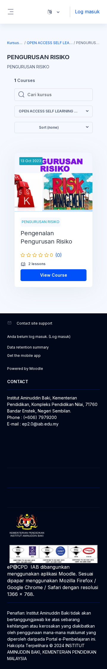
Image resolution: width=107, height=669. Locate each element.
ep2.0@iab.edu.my (40, 423)
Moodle (36, 368)
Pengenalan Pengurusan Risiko (46, 237)
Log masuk (87, 11)
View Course (53, 275)
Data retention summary (28, 347)
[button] (53, 12)
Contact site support (34, 323)
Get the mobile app (24, 355)
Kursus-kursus (15, 43)
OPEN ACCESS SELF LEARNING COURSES (50, 43)
